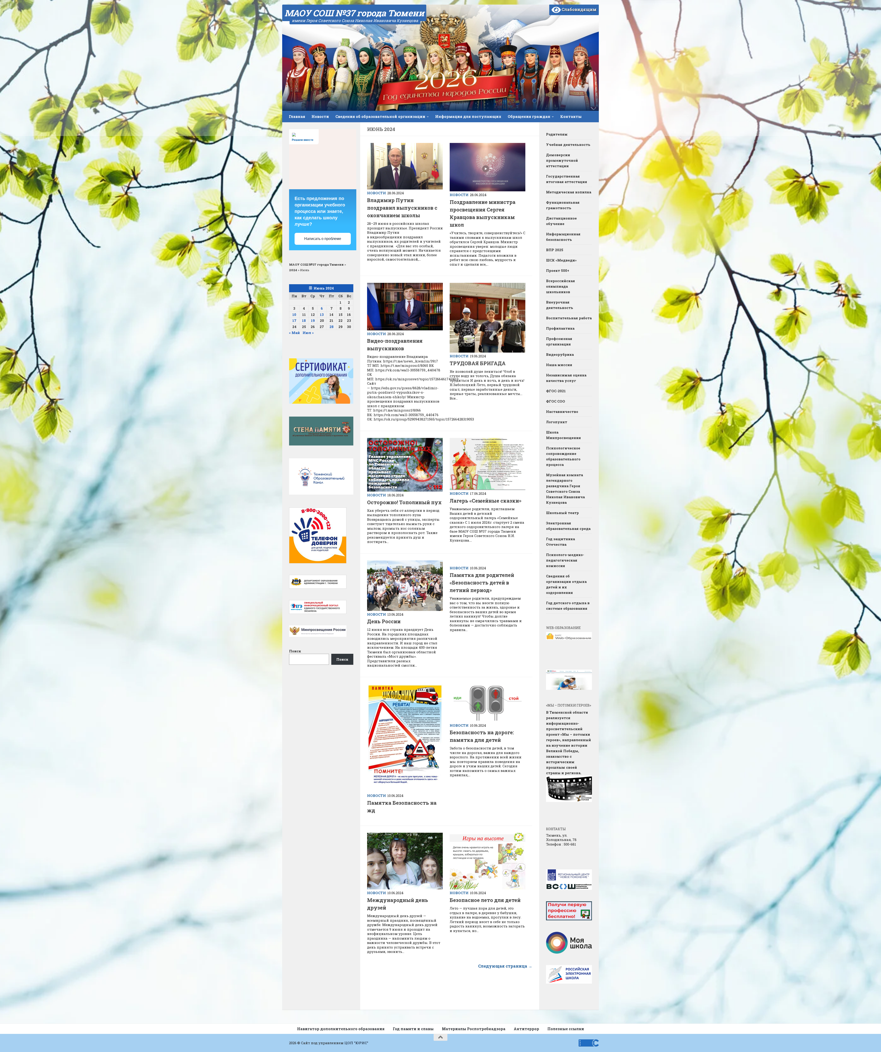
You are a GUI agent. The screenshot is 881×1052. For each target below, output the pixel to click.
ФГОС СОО (555, 401)
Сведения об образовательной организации (380, 116)
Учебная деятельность (568, 144)
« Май (294, 332)
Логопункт (556, 422)
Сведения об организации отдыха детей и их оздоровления (566, 584)
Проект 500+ (557, 270)
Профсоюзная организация (559, 341)
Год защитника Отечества (560, 542)
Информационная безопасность (563, 237)
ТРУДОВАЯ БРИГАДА (478, 363)
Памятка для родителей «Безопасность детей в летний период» (482, 582)
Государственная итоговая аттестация (566, 179)
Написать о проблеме (322, 239)
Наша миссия (559, 364)
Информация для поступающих (468, 116)
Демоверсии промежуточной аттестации (562, 160)
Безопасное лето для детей (485, 900)
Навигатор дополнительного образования (341, 1028)
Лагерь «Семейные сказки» (485, 500)
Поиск (295, 651)
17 (294, 320)
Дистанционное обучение (561, 221)
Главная (297, 116)
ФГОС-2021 (556, 391)
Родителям (557, 134)
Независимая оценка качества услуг (566, 378)
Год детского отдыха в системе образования (568, 606)
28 (331, 326)
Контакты (571, 116)
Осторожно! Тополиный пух (404, 502)
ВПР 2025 (554, 250)
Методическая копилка (568, 192)
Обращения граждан (529, 116)
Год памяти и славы (413, 1028)
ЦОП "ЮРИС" (356, 1043)
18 (304, 320)
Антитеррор (526, 1028)
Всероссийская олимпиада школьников (560, 286)
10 (294, 314)
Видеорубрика (560, 354)
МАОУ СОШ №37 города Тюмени (354, 13)
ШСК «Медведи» (561, 260)
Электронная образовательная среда (568, 526)
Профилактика (560, 328)
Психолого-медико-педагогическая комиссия (565, 560)
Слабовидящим (579, 9)
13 (322, 314)
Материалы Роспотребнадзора (473, 1028)
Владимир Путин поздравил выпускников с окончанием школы (402, 208)
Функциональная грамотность (563, 205)
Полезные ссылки (565, 1028)
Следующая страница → (505, 966)
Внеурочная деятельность (559, 305)
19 (313, 320)
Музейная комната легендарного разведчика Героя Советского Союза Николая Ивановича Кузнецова (565, 489)
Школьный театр (562, 512)
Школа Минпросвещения (563, 435)
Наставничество (562, 411)
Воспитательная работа (569, 318)
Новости (320, 116)
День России (384, 621)
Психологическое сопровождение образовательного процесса (563, 456)
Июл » (308, 332)
